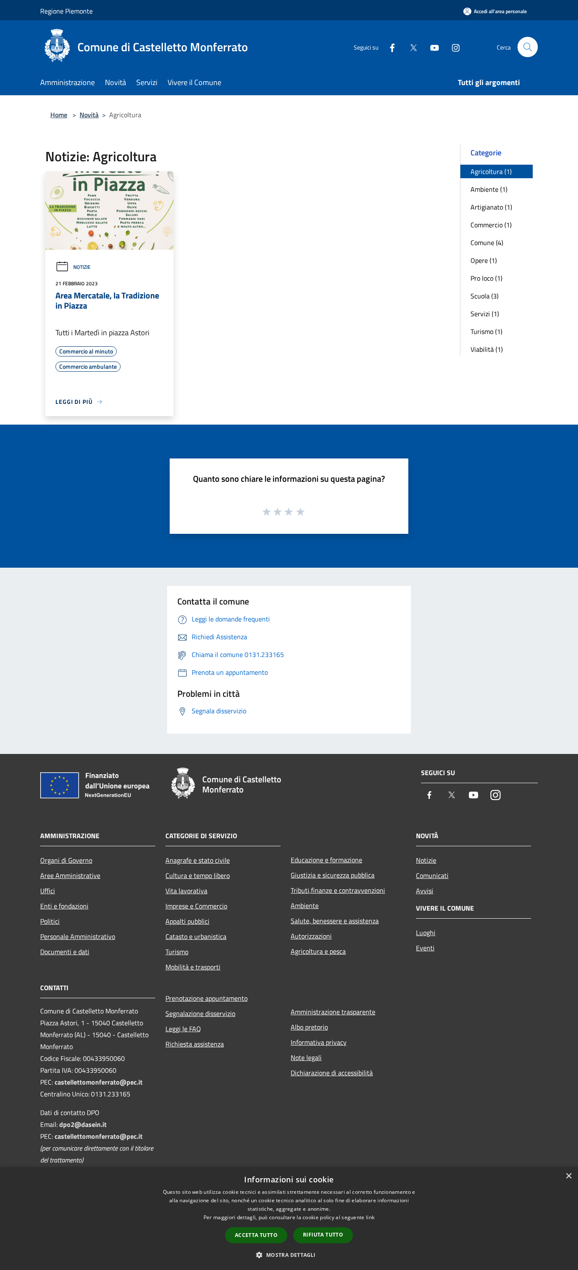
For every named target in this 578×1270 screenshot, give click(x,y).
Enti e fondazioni (64, 906)
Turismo (176, 952)
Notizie (82, 267)
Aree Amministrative (70, 875)
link (370, 1217)
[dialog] (289, 1218)
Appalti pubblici (187, 921)
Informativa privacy (319, 1042)
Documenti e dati (64, 952)
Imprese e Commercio (196, 906)
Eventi (425, 948)
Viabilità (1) (487, 349)
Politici (50, 921)
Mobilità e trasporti (192, 967)
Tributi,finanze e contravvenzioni (338, 890)
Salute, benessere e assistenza (335, 921)
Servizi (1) (485, 314)
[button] (288, 1255)
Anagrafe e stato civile (197, 860)
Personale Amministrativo (77, 936)
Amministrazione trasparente (333, 1012)
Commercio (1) (491, 225)
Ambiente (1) (489, 189)
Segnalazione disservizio (200, 1013)
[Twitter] (410, 46)
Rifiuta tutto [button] (323, 1234)
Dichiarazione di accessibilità (332, 1073)
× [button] (568, 1176)
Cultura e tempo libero (197, 875)
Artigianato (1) (491, 207)
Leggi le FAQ (183, 1029)
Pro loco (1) (486, 278)
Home (58, 115)
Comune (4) (487, 242)
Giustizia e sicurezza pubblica (332, 875)
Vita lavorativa (186, 891)
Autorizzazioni (311, 936)
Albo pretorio (309, 1027)
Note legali (306, 1057)
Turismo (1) (486, 331)
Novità (89, 115)
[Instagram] (452, 46)
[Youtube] (431, 46)
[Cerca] (527, 47)
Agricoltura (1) (491, 171)
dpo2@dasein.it (83, 1124)
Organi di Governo (66, 860)
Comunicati (432, 875)
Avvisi (424, 891)
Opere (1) (484, 260)
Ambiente (305, 905)
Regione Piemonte (66, 11)
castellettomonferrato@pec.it (99, 1082)
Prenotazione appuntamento (206, 998)
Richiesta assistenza (194, 1044)
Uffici (47, 891)
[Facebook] (388, 46)
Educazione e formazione (326, 860)
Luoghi (425, 933)
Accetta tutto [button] (256, 1235)
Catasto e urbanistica (195, 936)
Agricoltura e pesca (318, 951)
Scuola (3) (484, 296)
